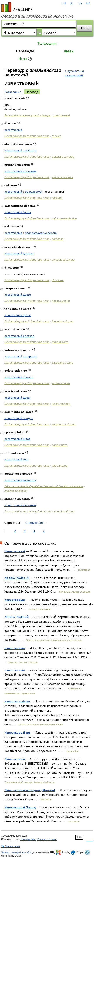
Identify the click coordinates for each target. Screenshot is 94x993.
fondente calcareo (62, 321)
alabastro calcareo (63, 156)
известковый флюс (17, 315)
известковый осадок (18, 418)
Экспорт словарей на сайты (16, 852)
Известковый (14, 551)
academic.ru (17, 7)
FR (88, 3)
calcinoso (57, 239)
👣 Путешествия (10, 846)
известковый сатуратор (20, 356)
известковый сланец (18, 377)
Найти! (84, 28)
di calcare (58, 280)
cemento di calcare (63, 259)
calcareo (57, 197)
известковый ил (17, 701)
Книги (68, 51)
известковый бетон (17, 212)
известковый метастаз (20, 480)
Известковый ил (17, 732)
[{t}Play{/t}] (27, 97)
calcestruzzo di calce (64, 218)
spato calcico (60, 445)
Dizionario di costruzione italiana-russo (27, 511)
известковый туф (16, 459)
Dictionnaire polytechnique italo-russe (26, 136)
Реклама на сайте (47, 839)
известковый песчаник (20, 171)
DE (72, 3)
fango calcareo (61, 300)
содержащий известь (41, 232)
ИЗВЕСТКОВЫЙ (16, 577)
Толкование (12, 92)
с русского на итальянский (74, 73)
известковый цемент (18, 253)
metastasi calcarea (15, 490)
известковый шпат (17, 439)
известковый (61, 115)
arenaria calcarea (62, 177)
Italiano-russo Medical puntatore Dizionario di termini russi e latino (43, 486)
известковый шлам (17, 294)
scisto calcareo (61, 383)
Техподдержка (28, 839)
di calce (56, 136)
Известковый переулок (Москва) (29, 790)
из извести (33, 191)
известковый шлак (17, 397)
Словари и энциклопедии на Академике (37, 16)
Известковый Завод (20, 807)
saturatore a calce (62, 362)
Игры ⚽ (25, 59)
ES (80, 3)
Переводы (25, 51)
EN (64, 3)
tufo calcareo (59, 465)
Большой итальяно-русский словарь (27, 115)
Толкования (47, 43)
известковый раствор (19, 336)
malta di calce (60, 342)
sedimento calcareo (63, 424)
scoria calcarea (61, 403)
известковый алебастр (20, 150)
